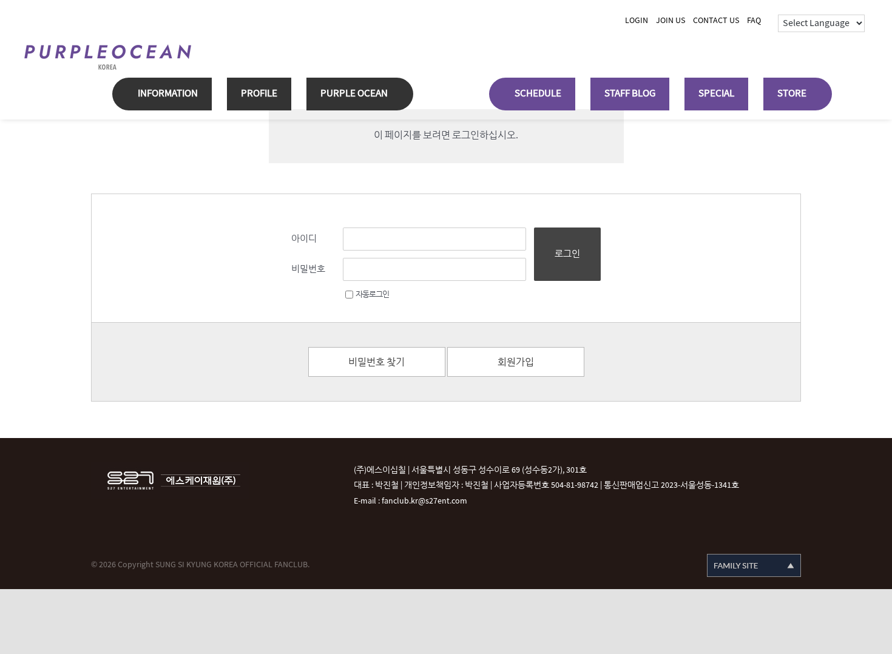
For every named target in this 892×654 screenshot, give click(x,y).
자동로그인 (372, 294)
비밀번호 (308, 269)
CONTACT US (716, 20)
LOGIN (636, 20)
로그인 (567, 254)
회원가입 (516, 362)
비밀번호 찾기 (376, 362)
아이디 (304, 238)
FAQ (754, 20)
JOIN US (670, 20)
